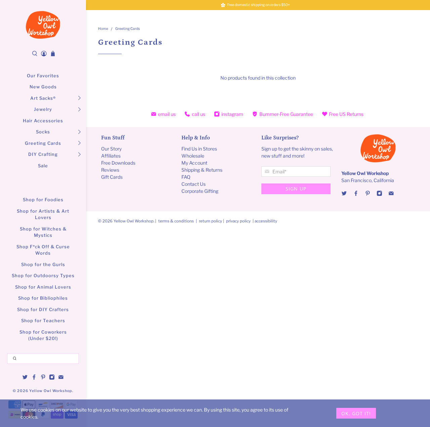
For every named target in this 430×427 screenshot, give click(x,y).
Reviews (110, 170)
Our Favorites (43, 75)
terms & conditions (176, 221)
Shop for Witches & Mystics (43, 232)
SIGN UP (296, 188)
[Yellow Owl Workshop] (43, 24)
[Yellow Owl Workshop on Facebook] (34, 378)
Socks (43, 131)
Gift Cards (112, 177)
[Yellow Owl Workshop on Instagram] (51, 378)
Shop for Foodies (43, 199)
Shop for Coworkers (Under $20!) (43, 335)
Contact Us (193, 184)
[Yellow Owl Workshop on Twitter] (25, 378)
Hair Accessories (43, 120)
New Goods (43, 86)
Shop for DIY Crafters (43, 309)
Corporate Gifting (199, 191)
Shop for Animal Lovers (43, 287)
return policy (211, 221)
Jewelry (43, 109)
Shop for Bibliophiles (43, 298)
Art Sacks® (43, 98)
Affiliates (111, 156)
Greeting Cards (43, 143)
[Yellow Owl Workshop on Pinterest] (43, 378)
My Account (194, 163)
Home (103, 29)
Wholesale (192, 156)
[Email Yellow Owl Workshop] (61, 378)
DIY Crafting (43, 154)
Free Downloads (118, 163)
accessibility (266, 221)
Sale (43, 165)
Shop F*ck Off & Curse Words (43, 250)
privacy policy (238, 221)
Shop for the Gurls (43, 264)
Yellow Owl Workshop (50, 391)
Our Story (111, 149)
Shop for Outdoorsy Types (43, 275)
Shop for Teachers (43, 320)
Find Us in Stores (199, 149)
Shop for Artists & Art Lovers (43, 214)
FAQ (185, 177)
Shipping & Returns (201, 170)
